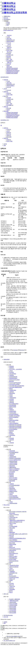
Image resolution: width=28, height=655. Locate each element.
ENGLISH (9, 66)
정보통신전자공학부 (14, 415)
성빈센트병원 (12, 611)
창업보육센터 (12, 550)
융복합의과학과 (13, 491)
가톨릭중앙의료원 (13, 600)
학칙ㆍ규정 (9, 59)
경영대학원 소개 (10, 39)
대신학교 (11, 583)
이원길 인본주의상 (14, 514)
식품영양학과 (12, 397)
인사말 (8, 37)
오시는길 (8, 43)
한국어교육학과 (13, 479)
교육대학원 (12, 453)
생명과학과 (12, 465)
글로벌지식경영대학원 (15, 458)
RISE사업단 (12, 519)
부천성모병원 (12, 606)
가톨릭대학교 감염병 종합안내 (17, 520)
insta (4, 623)
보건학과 (11, 486)
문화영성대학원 (13, 461)
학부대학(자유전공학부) (15, 427)
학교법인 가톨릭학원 (14, 599)
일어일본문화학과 (13, 414)
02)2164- (15, 350)
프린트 (5, 143)
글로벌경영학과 (13, 378)
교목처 (11, 525)
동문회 (11, 531)
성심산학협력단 (13, 539)
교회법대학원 (12, 456)
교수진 (9, 44)
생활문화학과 (12, 467)
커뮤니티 (9, 62)
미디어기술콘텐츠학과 (15, 382)
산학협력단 (12, 571)
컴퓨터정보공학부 (13, 420)
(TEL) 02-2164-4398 (11, 636)
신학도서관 (12, 586)
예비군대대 (12, 543)
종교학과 (11, 473)
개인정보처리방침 (8, 615)
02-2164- (18, 636)
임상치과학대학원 (13, 497)
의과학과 (11, 492)
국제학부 (11, 375)
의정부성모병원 (13, 605)
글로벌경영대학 (13, 376)
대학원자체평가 (10, 41)
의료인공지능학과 (13, 470)
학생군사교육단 (13, 556)
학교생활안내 (9, 61)
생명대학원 (12, 488)
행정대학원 (12, 480)
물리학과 (11, 381)
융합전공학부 (12, 406)
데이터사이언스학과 (14, 379)
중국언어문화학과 (13, 417)
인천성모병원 (12, 609)
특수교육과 (12, 421)
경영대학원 (12, 450)
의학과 (11, 494)
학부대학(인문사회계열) (15, 424)
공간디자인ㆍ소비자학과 (15, 369)
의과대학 (11, 438)
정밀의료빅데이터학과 (15, 498)
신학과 (11, 501)
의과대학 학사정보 (14, 577)
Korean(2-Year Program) (12, 69)
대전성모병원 (12, 612)
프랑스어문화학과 (13, 423)
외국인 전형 (9, 50)
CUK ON (11, 516)
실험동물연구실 (13, 573)
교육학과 (11, 455)
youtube (5, 621)
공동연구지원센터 (13, 567)
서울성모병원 (12, 602)
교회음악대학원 (13, 503)
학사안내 (9, 51)
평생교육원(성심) (13, 553)
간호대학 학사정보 (14, 565)
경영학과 (11, 366)
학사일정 (8, 53)
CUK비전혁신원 (13, 517)
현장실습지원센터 (13, 561)
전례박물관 (12, 589)
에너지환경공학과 (13, 403)
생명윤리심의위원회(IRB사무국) (17, 538)
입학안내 (9, 47)
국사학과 (11, 372)
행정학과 (11, 430)
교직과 (11, 370)
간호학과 (11, 483)
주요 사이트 (6, 504)
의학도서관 (12, 579)
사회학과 (11, 391)
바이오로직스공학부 (14, 384)
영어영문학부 (12, 405)
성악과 (11, 394)
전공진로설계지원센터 (15, 549)
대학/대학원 (6, 359)
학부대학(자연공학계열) (15, 426)
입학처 (11, 545)
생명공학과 (12, 393)
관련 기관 (5, 593)
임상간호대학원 (13, 495)
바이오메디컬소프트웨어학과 (16, 385)
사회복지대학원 (13, 462)
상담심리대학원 (13, 464)
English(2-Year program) (12, 73)
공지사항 (8, 63)
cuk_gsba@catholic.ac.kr (9, 640)
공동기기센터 (12, 523)
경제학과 (11, 367)
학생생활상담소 (13, 557)
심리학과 (11, 399)
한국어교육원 (12, 559)
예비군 (11, 574)
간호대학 (11, 439)
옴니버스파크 (12, 575)
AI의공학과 (12, 435)
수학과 (11, 396)
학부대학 (11, 555)
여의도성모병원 (13, 603)
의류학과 (11, 409)
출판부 (11, 591)
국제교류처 (12, 527)
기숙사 (11, 529)
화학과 (11, 432)
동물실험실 (12, 532)
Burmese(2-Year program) (12, 72)
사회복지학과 (12, 390)
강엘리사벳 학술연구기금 (15, 521)
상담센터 (11, 537)
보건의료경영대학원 (14, 485)
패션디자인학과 (13, 477)
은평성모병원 (12, 608)
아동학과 (11, 400)
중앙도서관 (12, 547)
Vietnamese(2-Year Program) (12, 70)
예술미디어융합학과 (14, 468)
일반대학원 (12, 471)
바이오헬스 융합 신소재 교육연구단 (18, 533)
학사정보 (8, 56)
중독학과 (11, 474)
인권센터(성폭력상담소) (15, 541)
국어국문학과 (12, 373)
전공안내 (9, 35)
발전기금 (11, 535)
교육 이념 (8, 38)
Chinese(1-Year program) (12, 68)
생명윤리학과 (12, 489)
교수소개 (8, 45)
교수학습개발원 (13, 526)
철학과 (11, 418)
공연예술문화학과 (13, 452)
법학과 (11, 388)
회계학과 (11, 433)
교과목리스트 (9, 55)
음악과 (11, 408)
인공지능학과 (12, 412)
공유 (4, 145)
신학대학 (11, 442)
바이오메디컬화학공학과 (15, 387)
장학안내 (8, 57)
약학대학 (11, 402)
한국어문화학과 (13, 429)
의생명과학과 (12, 411)
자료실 (8, 65)
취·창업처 (11, 551)
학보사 (11, 562)
